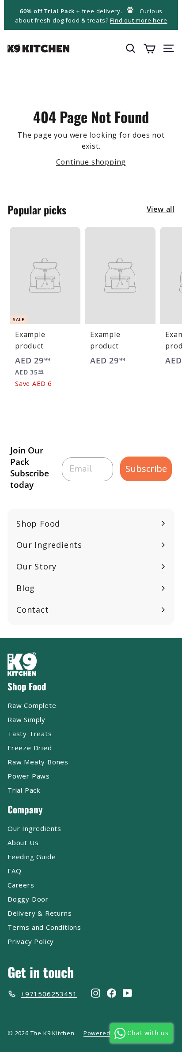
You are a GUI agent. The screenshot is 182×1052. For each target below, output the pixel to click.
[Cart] (149, 48)
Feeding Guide (32, 856)
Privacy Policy (31, 941)
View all (160, 209)
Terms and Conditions (44, 927)
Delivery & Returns (40, 913)
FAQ (14, 870)
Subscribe (146, 469)
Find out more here (138, 20)
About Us (23, 842)
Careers (21, 884)
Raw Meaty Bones (38, 761)
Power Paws (29, 775)
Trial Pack (24, 790)
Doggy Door (28, 899)
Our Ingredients (34, 828)
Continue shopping (91, 162)
